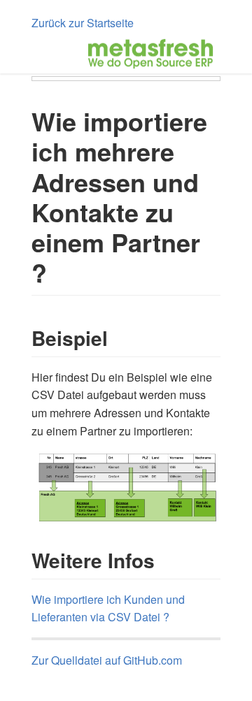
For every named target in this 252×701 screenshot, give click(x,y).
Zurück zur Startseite (82, 23)
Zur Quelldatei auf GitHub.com (106, 660)
